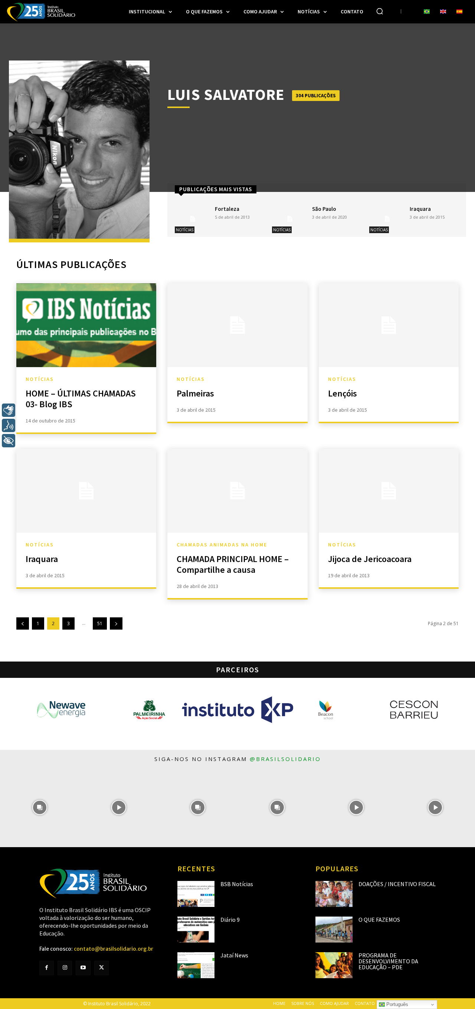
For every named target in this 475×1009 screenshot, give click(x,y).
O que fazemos (379, 919)
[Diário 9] (195, 930)
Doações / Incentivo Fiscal (397, 884)
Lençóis (342, 393)
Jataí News (234, 955)
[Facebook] (46, 968)
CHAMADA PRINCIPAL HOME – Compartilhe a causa (233, 564)
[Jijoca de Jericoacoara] (389, 491)
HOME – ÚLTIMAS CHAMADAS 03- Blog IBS (81, 399)
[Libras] (8, 410)
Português (396, 1004)
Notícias (184, 229)
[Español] (459, 12)
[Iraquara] (387, 219)
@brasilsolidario (285, 759)
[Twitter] (101, 968)
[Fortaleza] (192, 219)
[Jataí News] (195, 965)
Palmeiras (195, 393)
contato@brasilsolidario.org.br (113, 949)
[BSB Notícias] (195, 894)
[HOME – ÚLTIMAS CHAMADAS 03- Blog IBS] (86, 325)
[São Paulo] (290, 219)
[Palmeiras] (237, 325)
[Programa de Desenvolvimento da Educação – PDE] (334, 965)
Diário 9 (230, 919)
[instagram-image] (39, 807)
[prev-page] (22, 623)
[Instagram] (65, 968)
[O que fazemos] (334, 930)
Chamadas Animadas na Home (222, 544)
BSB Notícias (236, 884)
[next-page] (116, 623)
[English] (443, 12)
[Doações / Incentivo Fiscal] (334, 894)
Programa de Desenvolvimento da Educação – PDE (388, 961)
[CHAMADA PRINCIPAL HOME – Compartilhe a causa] (237, 491)
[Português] (427, 12)
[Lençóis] (389, 325)
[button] (379, 11)
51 (99, 623)
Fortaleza (227, 208)
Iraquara (420, 208)
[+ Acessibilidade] (8, 440)
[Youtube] (83, 968)
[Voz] (8, 425)
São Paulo (324, 208)
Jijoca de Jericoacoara (370, 559)
